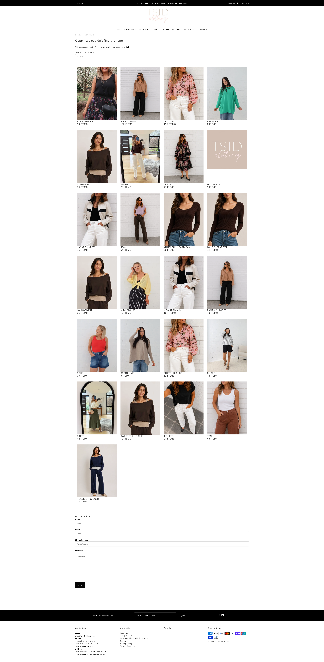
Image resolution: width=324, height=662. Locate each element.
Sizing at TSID (126, 636)
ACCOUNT (232, 3)
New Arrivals (130, 29)
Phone (78, 638)
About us (124, 633)
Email (77, 530)
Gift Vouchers (190, 29)
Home (118, 29)
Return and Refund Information (134, 638)
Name (77, 519)
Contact (204, 29)
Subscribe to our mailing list (102, 615)
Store (155, 29)
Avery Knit (144, 29)
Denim (166, 29)
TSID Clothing (224, 641)
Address (78, 649)
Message (79, 550)
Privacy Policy (126, 644)
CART (245, 3)
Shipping (124, 641)
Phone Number (81, 540)
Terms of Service (127, 646)
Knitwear (176, 29)
